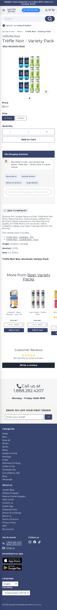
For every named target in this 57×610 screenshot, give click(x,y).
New (4, 437)
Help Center (8, 499)
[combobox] (28, 19)
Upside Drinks (8, 32)
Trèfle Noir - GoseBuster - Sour (22, 239)
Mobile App (7, 506)
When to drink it (13, 183)
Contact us (7, 503)
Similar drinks (28, 176)
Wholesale (7, 479)
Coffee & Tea (8, 466)
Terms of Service (10, 519)
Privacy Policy (9, 522)
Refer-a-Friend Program (13, 496)
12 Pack (8, 118)
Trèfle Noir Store (11, 36)
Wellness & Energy (11, 463)
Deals (5, 433)
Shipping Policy (9, 509)
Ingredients (32, 183)
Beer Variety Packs (36, 277)
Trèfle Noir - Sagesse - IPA (20, 237)
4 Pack (20, 118)
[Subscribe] (48, 417)
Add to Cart (14, 330)
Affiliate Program (10, 493)
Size (4, 113)
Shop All (6, 440)
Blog (4, 476)
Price (5, 103)
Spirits (5, 447)
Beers (20, 32)
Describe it (11, 176)
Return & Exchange (11, 513)
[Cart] (53, 10)
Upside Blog (8, 490)
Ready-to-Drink (9, 453)
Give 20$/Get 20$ (10, 473)
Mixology (6, 456)
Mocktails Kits (9, 470)
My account (8, 529)
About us (6, 516)
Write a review (28, 365)
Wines (5, 443)
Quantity (7, 126)
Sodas (5, 460)
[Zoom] (45, 91)
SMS (4, 526)
